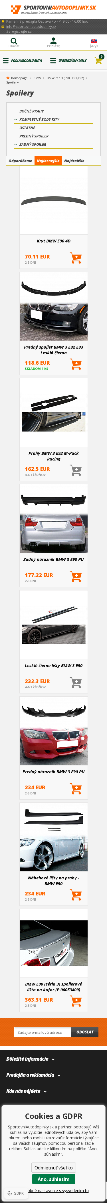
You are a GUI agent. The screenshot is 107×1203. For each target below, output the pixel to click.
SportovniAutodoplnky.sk (53, 9)
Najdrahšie (74, 160)
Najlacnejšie (48, 160)
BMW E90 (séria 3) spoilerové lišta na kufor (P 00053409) (53, 986)
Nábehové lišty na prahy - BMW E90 (53, 880)
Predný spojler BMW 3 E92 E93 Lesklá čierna (53, 349)
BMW (37, 78)
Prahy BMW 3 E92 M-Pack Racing (54, 456)
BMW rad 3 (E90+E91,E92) (65, 78)
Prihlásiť (53, 46)
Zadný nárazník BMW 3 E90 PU (53, 559)
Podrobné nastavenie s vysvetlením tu (54, 1190)
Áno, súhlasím (54, 1179)
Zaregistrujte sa (19, 31)
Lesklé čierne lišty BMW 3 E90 (53, 665)
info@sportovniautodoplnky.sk (31, 26)
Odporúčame (20, 160)
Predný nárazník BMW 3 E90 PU (53, 771)
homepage (19, 77)
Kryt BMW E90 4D (53, 241)
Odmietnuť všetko (54, 1168)
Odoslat (84, 1032)
